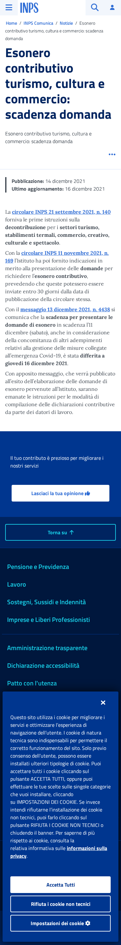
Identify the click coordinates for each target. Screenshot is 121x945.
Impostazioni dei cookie (58, 923)
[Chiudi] (103, 702)
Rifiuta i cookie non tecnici (60, 904)
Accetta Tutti (60, 885)
